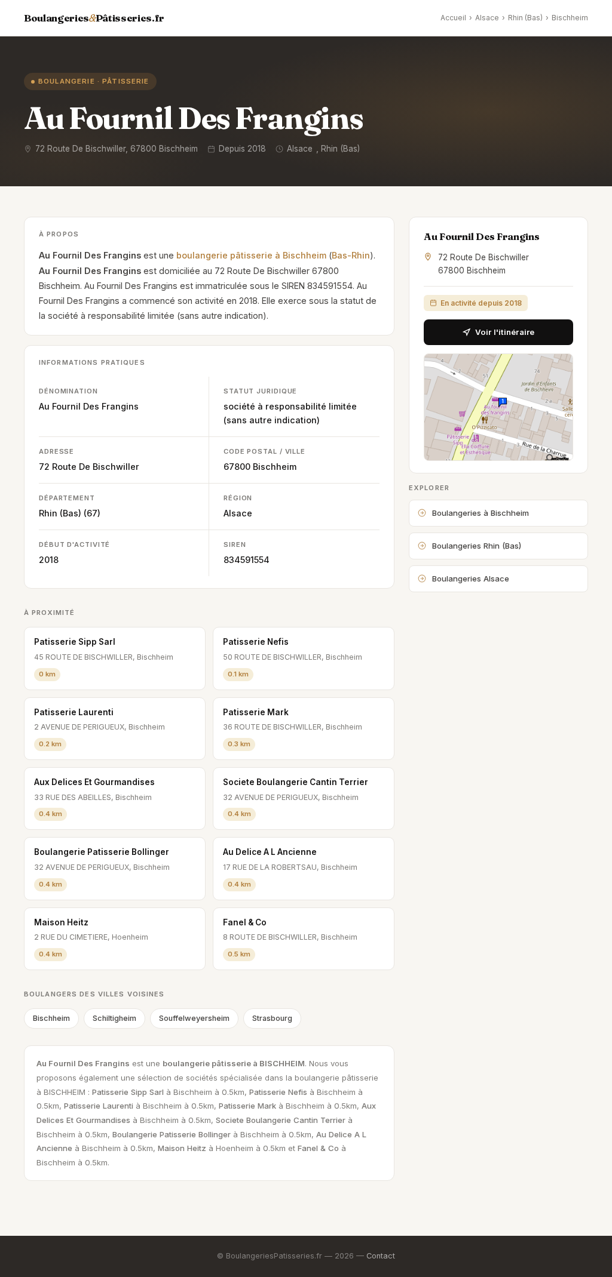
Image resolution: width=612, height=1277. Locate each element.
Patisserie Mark (256, 712)
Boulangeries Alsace (470, 578)
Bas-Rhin (351, 255)
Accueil (453, 17)
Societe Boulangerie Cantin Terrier (295, 782)
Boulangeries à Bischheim (480, 513)
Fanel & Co (245, 922)
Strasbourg (272, 1018)
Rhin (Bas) (525, 17)
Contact (380, 1255)
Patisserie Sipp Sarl (74, 642)
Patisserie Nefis (256, 642)
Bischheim (570, 17)
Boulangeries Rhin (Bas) (476, 545)
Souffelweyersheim (194, 1018)
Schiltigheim (114, 1018)
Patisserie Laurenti (74, 712)
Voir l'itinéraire (504, 332)
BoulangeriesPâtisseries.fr (94, 18)
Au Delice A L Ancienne (270, 852)
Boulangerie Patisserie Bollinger (101, 852)
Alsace (487, 17)
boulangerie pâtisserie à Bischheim (251, 255)
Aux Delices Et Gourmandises (94, 782)
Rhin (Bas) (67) (69, 513)
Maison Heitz (61, 922)
